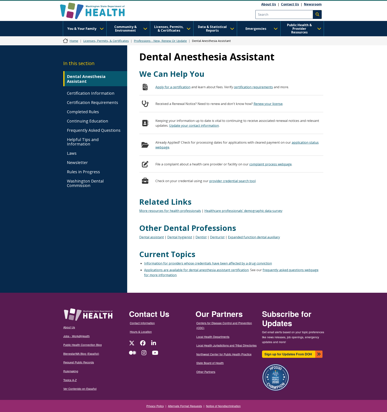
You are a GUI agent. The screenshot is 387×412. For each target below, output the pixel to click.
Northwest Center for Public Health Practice (224, 354)
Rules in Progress (83, 171)
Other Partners (205, 372)
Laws (72, 153)
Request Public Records (78, 362)
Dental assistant (151, 237)
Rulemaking (70, 371)
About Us (268, 4)
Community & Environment (125, 29)
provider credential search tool (232, 181)
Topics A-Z (70, 380)
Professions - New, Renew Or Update (160, 41)
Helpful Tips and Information (83, 142)
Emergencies (256, 28)
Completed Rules (83, 111)
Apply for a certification (172, 87)
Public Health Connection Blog (82, 345)
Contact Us (290, 4)
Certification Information (90, 93)
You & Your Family (81, 28)
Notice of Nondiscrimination (223, 406)
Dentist (201, 237)
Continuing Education (87, 121)
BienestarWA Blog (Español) (81, 354)
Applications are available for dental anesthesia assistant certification (196, 270)
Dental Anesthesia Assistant (86, 79)
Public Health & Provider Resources (299, 28)
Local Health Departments (212, 337)
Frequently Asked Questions (94, 130)
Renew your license (268, 104)
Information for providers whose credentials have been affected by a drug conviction (208, 263)
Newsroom (313, 4)
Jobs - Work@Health (76, 336)
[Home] (96, 11)
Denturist (217, 237)
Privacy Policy (155, 406)
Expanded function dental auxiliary (254, 237)
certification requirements (253, 87)
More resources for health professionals (170, 211)
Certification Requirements (92, 102)
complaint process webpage (270, 164)
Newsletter (77, 162)
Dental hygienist (179, 237)
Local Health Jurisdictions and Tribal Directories (226, 345)
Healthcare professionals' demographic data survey (243, 211)
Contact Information (142, 323)
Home (74, 41)
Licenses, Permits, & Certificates (169, 29)
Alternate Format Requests (185, 406)
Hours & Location (141, 332)
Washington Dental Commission (85, 183)
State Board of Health (210, 363)
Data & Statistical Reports (212, 29)
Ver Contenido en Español (80, 389)
